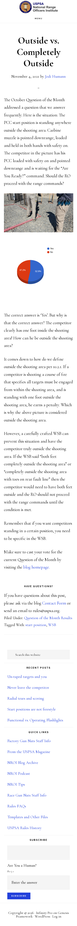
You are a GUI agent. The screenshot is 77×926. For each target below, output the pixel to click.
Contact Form (54, 603)
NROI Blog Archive (22, 762)
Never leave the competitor (28, 687)
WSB (52, 625)
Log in (56, 916)
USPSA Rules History (24, 828)
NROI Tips (16, 784)
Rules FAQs (16, 806)
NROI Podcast (18, 773)
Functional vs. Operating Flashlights (35, 720)
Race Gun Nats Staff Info (26, 795)
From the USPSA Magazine (28, 751)
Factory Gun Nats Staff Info (29, 741)
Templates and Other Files (27, 817)
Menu (38, 18)
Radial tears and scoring (25, 698)
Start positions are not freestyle (31, 709)
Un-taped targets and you (27, 676)
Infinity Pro (44, 913)
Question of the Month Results (48, 618)
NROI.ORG (38, 7)
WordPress (42, 916)
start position (35, 625)
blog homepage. (36, 567)
